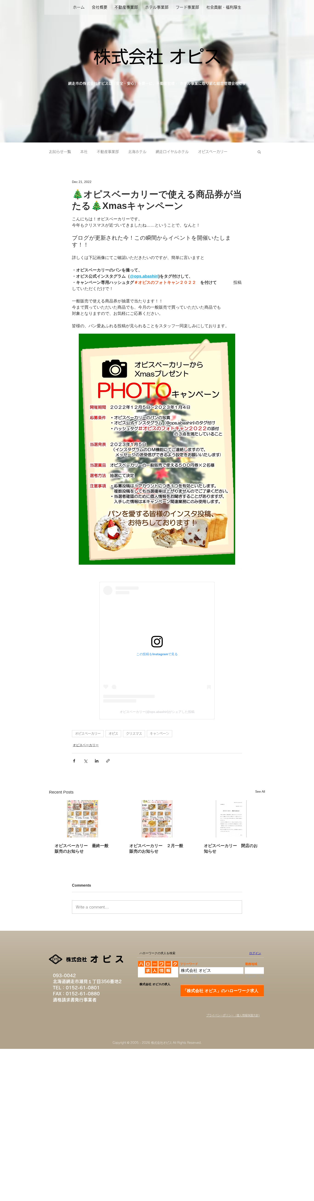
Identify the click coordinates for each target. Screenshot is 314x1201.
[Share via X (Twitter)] (85, 761)
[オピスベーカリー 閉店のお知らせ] (231, 818)
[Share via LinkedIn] (96, 761)
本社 (84, 152)
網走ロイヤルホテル (172, 152)
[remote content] (157, 650)
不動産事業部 (108, 152)
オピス (113, 733)
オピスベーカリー (212, 152)
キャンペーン (159, 733)
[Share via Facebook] (74, 761)
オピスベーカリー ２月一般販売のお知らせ (156, 848)
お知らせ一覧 (60, 152)
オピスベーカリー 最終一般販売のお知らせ (81, 848)
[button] (259, 152)
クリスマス (134, 733)
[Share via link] (108, 761)
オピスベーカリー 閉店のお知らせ (231, 848)
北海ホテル (137, 152)
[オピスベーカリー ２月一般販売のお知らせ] (157, 818)
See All (260, 791)
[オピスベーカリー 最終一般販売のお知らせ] (82, 818)
